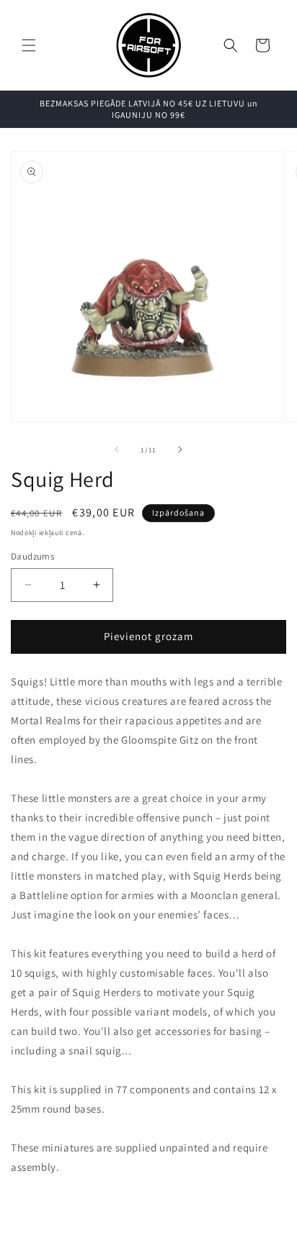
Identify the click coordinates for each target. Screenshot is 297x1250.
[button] (29, 45)
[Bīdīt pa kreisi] (117, 449)
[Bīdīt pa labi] (180, 449)
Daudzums (32, 556)
